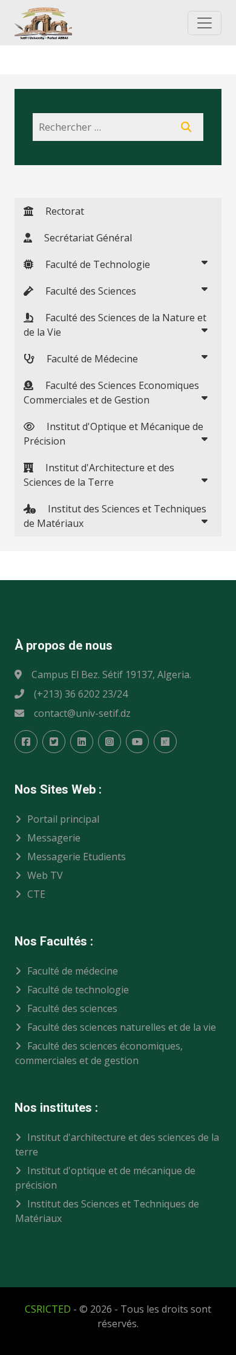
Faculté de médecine (72, 971)
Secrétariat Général (82, 237)
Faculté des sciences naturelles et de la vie (121, 1027)
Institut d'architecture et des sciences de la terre (117, 1144)
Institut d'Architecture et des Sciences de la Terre (99, 475)
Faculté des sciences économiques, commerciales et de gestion (99, 1053)
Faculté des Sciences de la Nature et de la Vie (115, 325)
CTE (36, 894)
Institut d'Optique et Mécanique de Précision (113, 434)
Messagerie (53, 837)
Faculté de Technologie (91, 264)
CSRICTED (48, 1309)
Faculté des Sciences (84, 291)
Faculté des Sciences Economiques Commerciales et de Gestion (111, 392)
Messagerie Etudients (76, 856)
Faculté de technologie (78, 989)
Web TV (45, 875)
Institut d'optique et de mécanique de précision (105, 1178)
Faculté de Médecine (86, 358)
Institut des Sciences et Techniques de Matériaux (115, 516)
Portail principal (63, 819)
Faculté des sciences (72, 1008)
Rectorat (58, 211)
